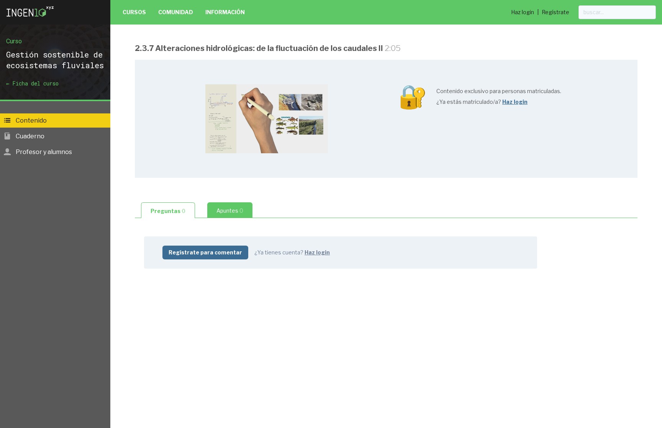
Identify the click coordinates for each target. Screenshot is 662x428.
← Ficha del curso (32, 83)
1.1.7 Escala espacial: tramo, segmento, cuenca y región (230, 199)
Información (225, 12)
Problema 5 (167, 335)
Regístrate (555, 12)
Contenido (31, 120)
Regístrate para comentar (205, 252)
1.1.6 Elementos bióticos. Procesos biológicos (216, 186)
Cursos (134, 12)
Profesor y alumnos (43, 152)
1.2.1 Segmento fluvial (182, 286)
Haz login (522, 12)
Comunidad (175, 12)
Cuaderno (29, 136)
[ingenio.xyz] (30, 18)
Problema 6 (167, 412)
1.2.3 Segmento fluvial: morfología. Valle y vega (218, 323)
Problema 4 (168, 311)
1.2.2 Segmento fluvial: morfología (199, 298)
